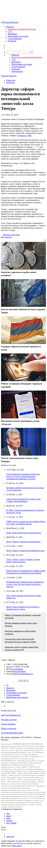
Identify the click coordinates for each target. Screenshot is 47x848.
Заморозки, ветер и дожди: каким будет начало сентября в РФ (22, 648)
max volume (11, 823)
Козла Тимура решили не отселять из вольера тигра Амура (22, 608)
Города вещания (8, 724)
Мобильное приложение (17, 697)
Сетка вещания (14, 38)
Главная (4, 76)
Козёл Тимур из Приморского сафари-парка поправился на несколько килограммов (25, 572)
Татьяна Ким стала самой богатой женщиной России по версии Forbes (20, 640)
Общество (10, 80)
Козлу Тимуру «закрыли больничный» (23, 542)
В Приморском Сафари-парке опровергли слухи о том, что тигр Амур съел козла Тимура (24, 584)
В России (10, 83)
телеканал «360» (24, 135)
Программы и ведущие (18, 36)
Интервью (12, 34)
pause (8, 816)
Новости (10, 27)
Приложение (17, 71)
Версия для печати (11, 235)
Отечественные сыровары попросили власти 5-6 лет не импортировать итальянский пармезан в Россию (23, 476)
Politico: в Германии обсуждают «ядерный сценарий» (23, 616)
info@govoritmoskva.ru (23, 674)
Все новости (6, 237)
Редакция (12, 41)
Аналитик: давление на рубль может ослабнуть (20, 632)
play (8, 813)
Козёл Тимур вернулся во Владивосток (23, 533)
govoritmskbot (17, 669)
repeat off (10, 836)
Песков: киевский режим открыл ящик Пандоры (21, 624)
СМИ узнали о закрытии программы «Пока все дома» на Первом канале (25, 522)
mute (8, 818)
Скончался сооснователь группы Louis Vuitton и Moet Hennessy (23, 500)
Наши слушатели (8, 728)
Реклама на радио (9, 719)
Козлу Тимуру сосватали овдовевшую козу (25, 550)
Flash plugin (16, 846)
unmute (9, 820)
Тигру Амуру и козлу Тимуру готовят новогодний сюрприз (23, 560)
